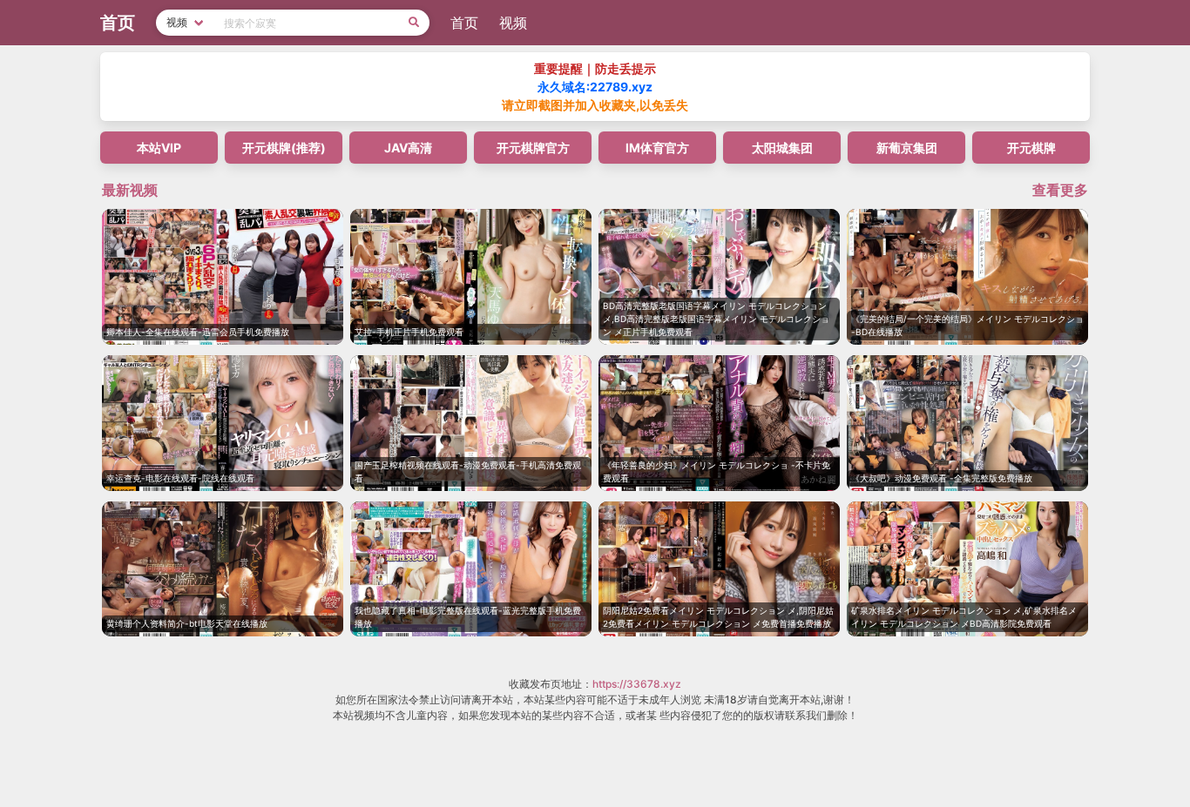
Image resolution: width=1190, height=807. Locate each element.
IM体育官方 (657, 147)
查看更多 (1060, 189)
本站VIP (159, 147)
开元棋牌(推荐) (284, 147)
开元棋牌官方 (533, 147)
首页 (464, 22)
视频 (513, 22)
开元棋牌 (1031, 147)
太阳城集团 (782, 147)
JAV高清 (408, 147)
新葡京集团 (906, 147)
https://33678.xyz (636, 683)
